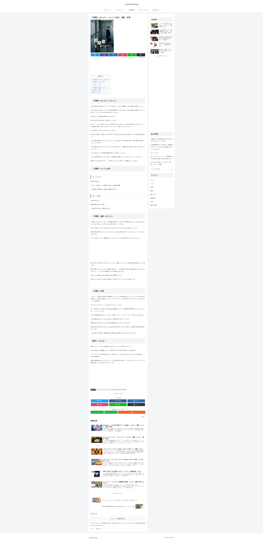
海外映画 (93, 389)
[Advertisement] (118, 66)
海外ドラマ (153, 194)
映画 (151, 191)
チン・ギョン (97, 86)
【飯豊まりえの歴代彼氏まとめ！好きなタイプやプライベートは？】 (161, 140)
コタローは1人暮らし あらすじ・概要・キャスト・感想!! (160, 163)
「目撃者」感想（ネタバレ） (99, 88)
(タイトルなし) (154, 153)
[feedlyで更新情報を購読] (104, 412)
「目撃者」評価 (95, 90)
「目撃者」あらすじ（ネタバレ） (100, 79)
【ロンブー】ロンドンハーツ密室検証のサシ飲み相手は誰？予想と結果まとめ (161, 157)
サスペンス (110, 389)
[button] (171, 169)
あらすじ (99, 389)
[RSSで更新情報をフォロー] (131, 412)
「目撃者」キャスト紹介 (98, 81)
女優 (151, 187)
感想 (115, 389)
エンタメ (152, 180)
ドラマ (152, 183)
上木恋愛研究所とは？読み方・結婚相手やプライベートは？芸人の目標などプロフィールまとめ (161, 147)
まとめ (104, 389)
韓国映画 (124, 389)
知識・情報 (153, 205)
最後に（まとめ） (96, 92)
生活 (151, 201)
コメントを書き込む (118, 518)
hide (102, 76)
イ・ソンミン (97, 83)
